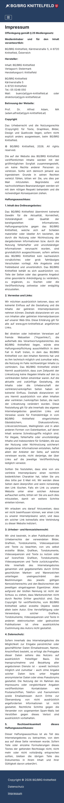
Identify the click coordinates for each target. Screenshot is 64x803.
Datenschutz (16, 786)
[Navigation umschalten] (8, 17)
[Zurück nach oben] (59, 797)
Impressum (15, 793)
